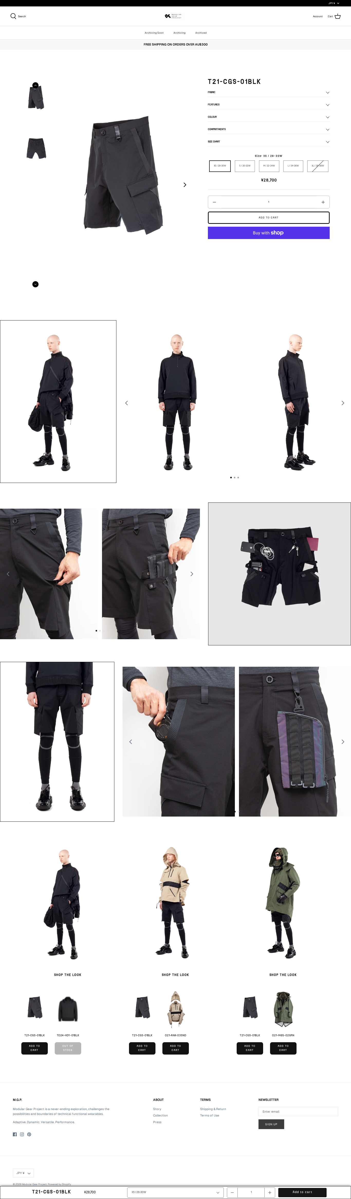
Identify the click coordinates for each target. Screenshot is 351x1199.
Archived (201, 32)
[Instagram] (22, 1134)
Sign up (271, 1124)
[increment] (323, 202)
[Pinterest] (29, 1134)
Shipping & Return (213, 1109)
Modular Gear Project (34, 1184)
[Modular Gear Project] (175, 16)
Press (157, 1122)
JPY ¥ (331, 3)
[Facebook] (15, 1134)
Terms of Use (209, 1115)
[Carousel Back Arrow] (35, 85)
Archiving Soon (154, 32)
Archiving (179, 32)
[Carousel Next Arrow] (185, 185)
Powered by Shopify (59, 1184)
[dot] (231, 477)
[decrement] (214, 202)
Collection (160, 1115)
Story (157, 1109)
